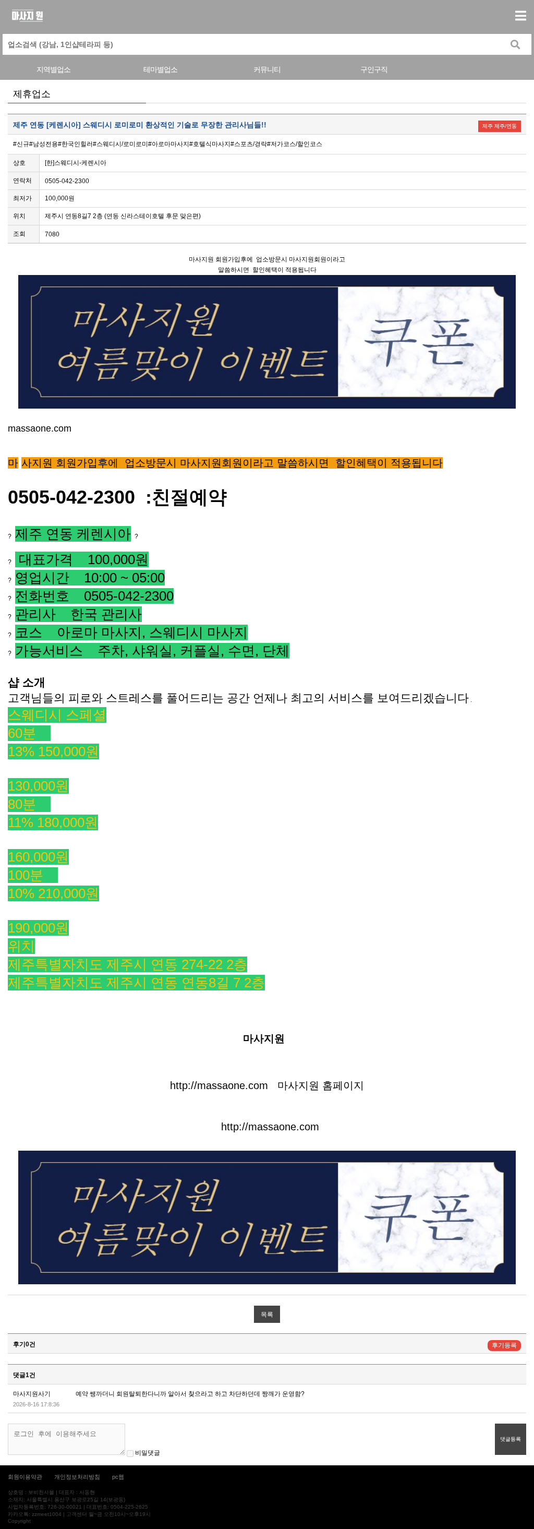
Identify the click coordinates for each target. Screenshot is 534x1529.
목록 (267, 1314)
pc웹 (118, 1477)
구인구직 (373, 69)
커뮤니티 (267, 69)
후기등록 (504, 1345)
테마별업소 (160, 69)
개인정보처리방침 (77, 1477)
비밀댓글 (147, 1452)
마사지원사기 (32, 1393)
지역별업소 (53, 69)
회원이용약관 (25, 1477)
